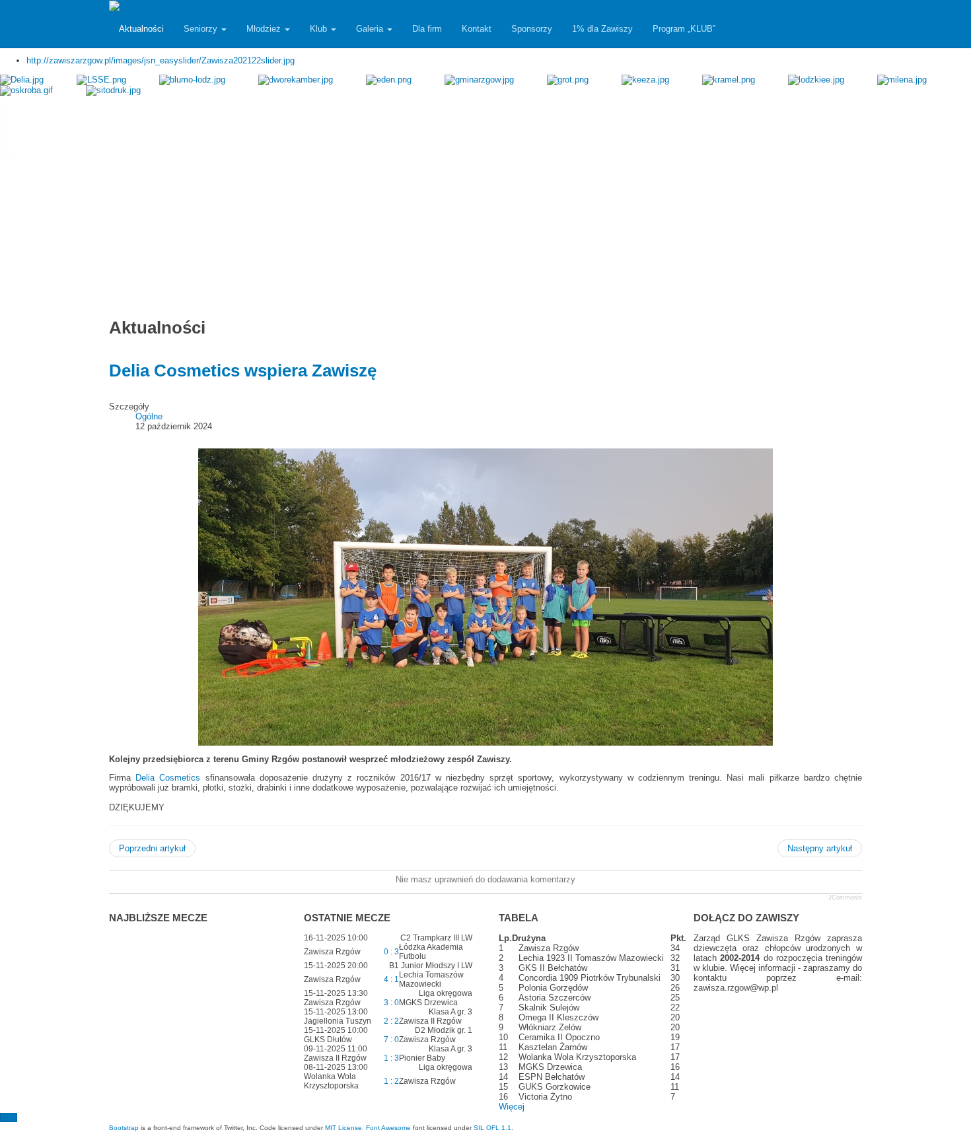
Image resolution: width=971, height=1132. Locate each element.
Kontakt (476, 29)
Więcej (511, 1107)
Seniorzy (202, 29)
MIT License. (344, 1127)
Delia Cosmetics (167, 778)
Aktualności (141, 29)
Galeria (371, 29)
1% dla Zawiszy (602, 29)
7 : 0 (391, 1039)
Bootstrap (124, 1127)
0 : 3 (391, 951)
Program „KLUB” (684, 29)
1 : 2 (391, 1081)
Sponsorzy (531, 29)
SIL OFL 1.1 (492, 1127)
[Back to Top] (8, 1117)
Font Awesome (388, 1127)
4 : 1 (391, 979)
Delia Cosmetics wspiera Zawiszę (243, 370)
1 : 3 (391, 1058)
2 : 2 (391, 1021)
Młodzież (264, 29)
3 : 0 (391, 1002)
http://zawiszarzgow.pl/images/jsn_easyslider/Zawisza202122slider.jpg (160, 60)
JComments (845, 897)
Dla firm (427, 29)
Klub (320, 29)
